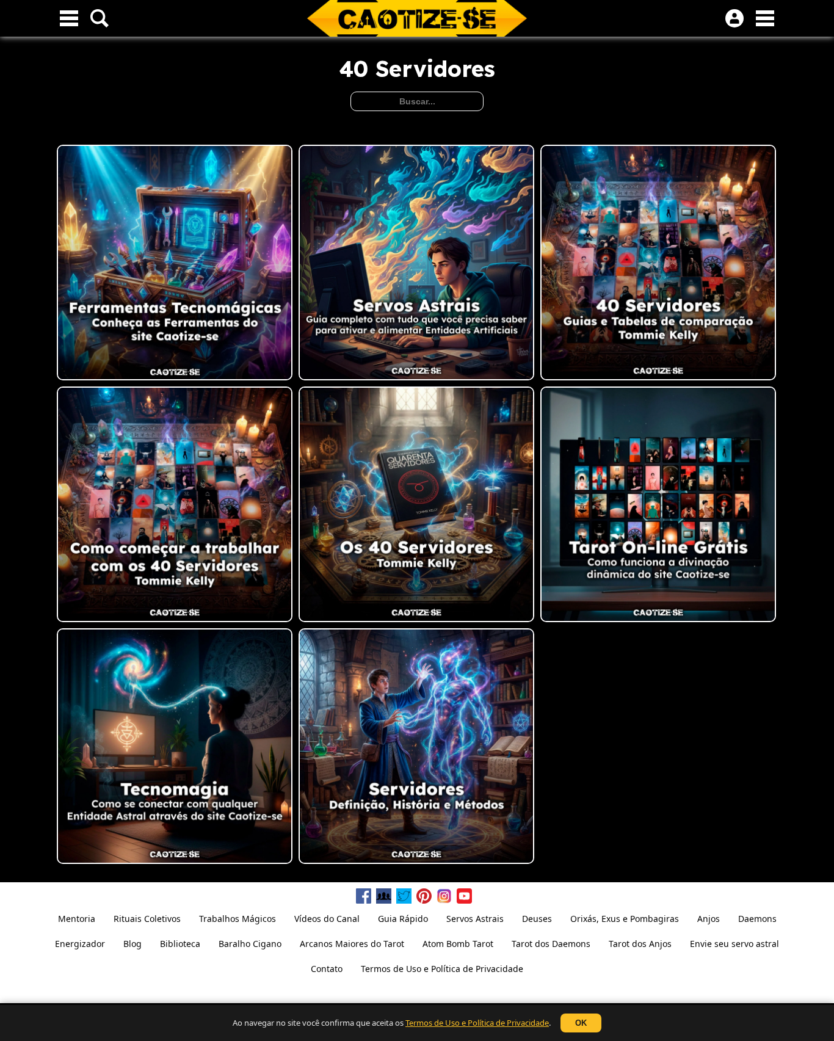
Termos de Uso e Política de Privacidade (477, 1022)
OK (581, 1023)
